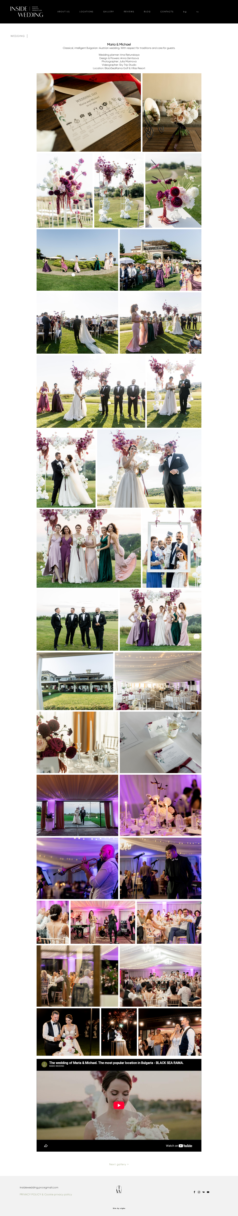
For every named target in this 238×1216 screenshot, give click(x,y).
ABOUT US (63, 11)
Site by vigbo (119, 1208)
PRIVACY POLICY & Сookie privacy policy (46, 1194)
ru (197, 11)
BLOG (147, 11)
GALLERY (108, 11)
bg (185, 11)
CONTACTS (167, 11)
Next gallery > (119, 1164)
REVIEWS (129, 11)
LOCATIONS (86, 11)
